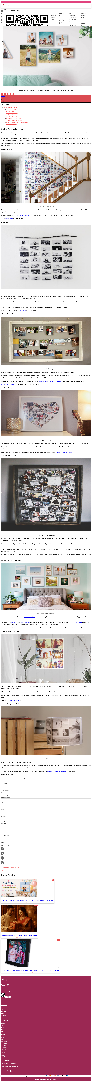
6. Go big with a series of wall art (14, 118)
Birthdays (3, 792)
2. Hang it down (10, 111)
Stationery (3, 1015)
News (2, 818)
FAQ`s (2, 1027)
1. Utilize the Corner (11, 109)
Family (2, 804)
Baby (2, 785)
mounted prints (25, 622)
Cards (2, 1013)
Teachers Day (3, 837)
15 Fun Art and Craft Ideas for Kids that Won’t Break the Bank (5, 867)
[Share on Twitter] (1, 17)
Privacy (2, 1031)
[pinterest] (8, 1071)
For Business (4, 1043)
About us (3, 1023)
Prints (2, 1007)
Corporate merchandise (5, 797)
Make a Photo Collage (11, 124)
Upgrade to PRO (47, 2)
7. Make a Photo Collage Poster (14, 120)
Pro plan (3, 1037)
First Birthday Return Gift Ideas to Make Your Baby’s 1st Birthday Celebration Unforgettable (27, 900)
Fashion (2, 807)
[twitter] (5, 1071)
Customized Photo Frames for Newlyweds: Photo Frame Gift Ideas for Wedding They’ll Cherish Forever (30, 970)
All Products (4, 1003)
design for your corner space (25, 215)
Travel (82, 25)
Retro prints (22, 310)
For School (3, 1045)
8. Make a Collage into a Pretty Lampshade (17, 122)
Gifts (2, 1017)
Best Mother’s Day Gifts (5, 788)
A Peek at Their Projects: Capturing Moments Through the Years (15, 867)
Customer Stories (4, 799)
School (2, 828)
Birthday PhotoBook (5, 790)
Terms (2, 1029)
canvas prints (15, 622)
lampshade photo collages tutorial (56, 771)
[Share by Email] (1, 23)
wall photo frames (77, 622)
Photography (3, 823)
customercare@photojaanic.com (12, 1066)
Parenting (3, 821)
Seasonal (2, 830)
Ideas (2, 811)
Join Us (2, 1025)
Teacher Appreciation (5, 835)
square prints (9, 218)
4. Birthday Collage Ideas (12, 114)
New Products (3, 816)
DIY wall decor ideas (29, 617)
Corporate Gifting (4, 795)
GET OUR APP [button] (47, 4)
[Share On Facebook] (1, 14)
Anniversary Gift (4, 783)
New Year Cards (72, 25)
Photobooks (4, 1005)
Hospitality (3, 1049)
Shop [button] (5, 9)
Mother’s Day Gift (4, 814)
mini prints (50, 381)
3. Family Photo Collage (12, 113)
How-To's (2, 809)
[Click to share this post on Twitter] (8, 94)
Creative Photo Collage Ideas (11, 107)
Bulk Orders (4, 1041)
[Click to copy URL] (2, 11)
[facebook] (2, 1071)
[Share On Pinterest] (1, 20)
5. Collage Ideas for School (13, 116)
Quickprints (4, 1047)
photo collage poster (13, 700)
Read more (27, 902)
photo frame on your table (64, 452)
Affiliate (3, 1039)
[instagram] (11, 1071)
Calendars (3, 1011)
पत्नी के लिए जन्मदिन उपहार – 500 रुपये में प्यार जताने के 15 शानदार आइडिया (19, 935)
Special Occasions (4, 833)
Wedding (2, 842)
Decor (2, 802)
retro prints (59, 381)
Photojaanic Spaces (4, 825)
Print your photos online (7, 384)
